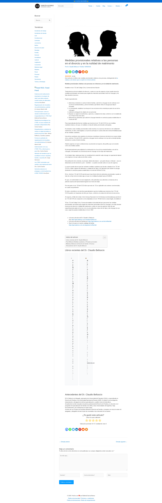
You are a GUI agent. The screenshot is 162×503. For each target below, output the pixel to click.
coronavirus (38, 43)
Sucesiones (38, 79)
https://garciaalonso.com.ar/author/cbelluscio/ (84, 219)
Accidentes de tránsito (40, 33)
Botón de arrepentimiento (88, 500)
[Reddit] (83, 71)
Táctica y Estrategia (40, 81)
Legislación (38, 62)
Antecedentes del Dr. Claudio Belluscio (76, 245)
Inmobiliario (38, 57)
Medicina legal (38, 67)
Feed (37, 90)
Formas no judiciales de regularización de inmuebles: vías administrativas (42, 140)
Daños (36, 45)
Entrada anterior (64, 441)
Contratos (37, 40)
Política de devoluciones (73, 500)
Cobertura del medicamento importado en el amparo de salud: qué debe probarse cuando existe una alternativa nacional (42, 98)
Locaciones (38, 64)
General (37, 55)
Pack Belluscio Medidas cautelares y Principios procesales (81, 242)
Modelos (37, 69)
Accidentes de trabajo (40, 30)
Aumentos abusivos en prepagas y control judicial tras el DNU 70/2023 (43, 171)
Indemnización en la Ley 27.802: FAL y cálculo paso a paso (42, 149)
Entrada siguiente (121, 441)
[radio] (86, 420)
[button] (93, 6)
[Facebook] (66, 71)
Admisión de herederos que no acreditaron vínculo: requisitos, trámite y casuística (43, 155)
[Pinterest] (79, 71)
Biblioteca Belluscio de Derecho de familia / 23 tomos (80, 243)
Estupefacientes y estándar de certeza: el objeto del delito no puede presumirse (43, 131)
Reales (36, 76)
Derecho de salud (39, 47)
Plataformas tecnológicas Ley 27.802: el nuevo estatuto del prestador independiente (42, 122)
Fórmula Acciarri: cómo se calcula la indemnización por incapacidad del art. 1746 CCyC (43, 113)
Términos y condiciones (87, 498)
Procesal (37, 74)
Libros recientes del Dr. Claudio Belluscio (77, 240)
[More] (86, 71)
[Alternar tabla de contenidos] (104, 237)
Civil (36, 35)
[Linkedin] (76, 71)
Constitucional (38, 38)
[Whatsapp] (70, 71)
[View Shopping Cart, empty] (126, 5)
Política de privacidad (74, 498)
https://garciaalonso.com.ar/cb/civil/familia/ (99, 221)
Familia (36, 52)
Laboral (37, 60)
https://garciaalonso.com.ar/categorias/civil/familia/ (83, 225)
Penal (36, 72)
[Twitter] (73, 71)
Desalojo (37, 50)
